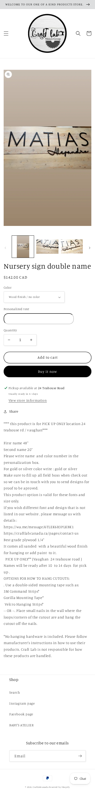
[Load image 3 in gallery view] (72, 247)
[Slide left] (5, 248)
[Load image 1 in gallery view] (23, 247)
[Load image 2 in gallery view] (47, 247)
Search (14, 692)
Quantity (10, 330)
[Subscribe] (80, 756)
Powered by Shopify (59, 787)
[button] (6, 33)
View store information (28, 400)
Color (7, 287)
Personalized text (16, 309)
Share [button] (14, 411)
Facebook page (21, 714)
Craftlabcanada (40, 787)
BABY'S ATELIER (21, 725)
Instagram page (22, 703)
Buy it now (47, 371)
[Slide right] (89, 248)
